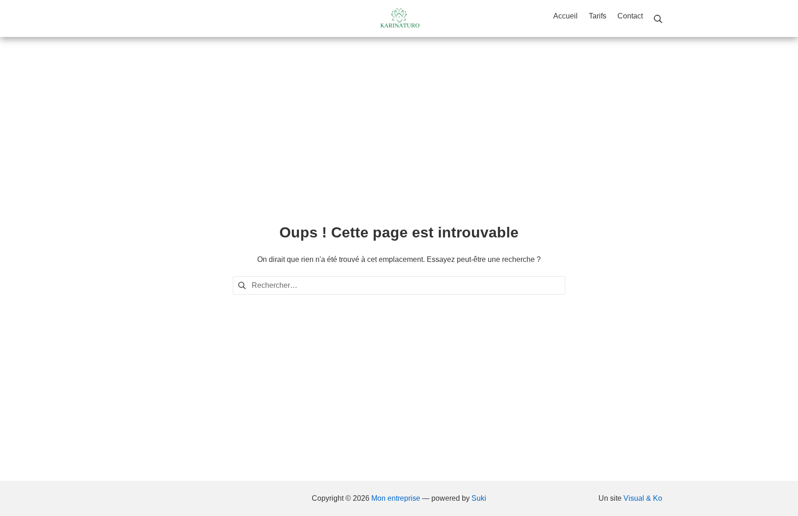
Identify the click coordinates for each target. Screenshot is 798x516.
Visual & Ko (642, 498)
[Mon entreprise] (399, 18)
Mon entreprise (395, 498)
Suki (479, 498)
